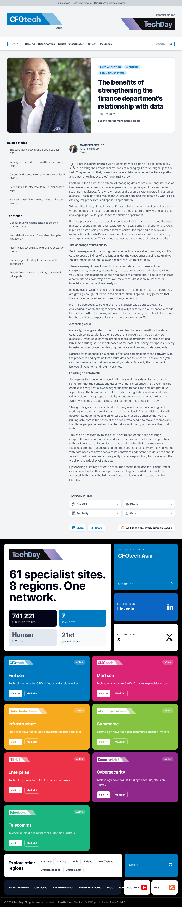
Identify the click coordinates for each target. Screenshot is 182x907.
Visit (13, 693)
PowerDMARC (117, 902)
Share (80, 527)
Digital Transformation (71, 43)
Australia (46, 861)
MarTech (132, 67)
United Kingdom (50, 869)
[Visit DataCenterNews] (28, 711)
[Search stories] (170, 865)
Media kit (32, 693)
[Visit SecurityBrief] (116, 759)
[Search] (170, 44)
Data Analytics (46, 43)
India (75, 861)
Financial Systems (112, 73)
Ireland (88, 861)
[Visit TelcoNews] (28, 812)
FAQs (110, 887)
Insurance (106, 43)
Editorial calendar (63, 887)
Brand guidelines (19, 887)
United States (73, 869)
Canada (61, 861)
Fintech (92, 43)
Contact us (40, 887)
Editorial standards (90, 887)
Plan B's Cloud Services (71, 902)
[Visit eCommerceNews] (116, 711)
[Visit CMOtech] (116, 663)
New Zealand (105, 861)
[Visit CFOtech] (28, 663)
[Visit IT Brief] (28, 759)
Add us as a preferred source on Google (149, 527)
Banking (30, 43)
